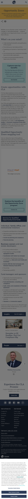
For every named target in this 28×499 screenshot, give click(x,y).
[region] (14, 479)
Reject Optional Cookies (14, 492)
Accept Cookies (14, 496)
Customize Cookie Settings (14, 488)
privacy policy (20, 476)
